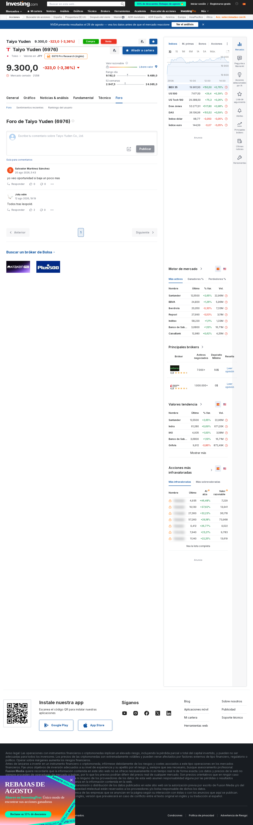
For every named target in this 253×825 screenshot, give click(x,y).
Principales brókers (184, 347)
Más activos (176, 279)
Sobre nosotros (232, 701)
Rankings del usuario (60, 107)
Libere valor (146, 66)
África (209, 17)
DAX (171, 112)
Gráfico (29, 98)
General (12, 98)
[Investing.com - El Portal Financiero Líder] (22, 4)
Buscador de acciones (163, 11)
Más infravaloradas (180, 481)
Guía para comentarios (19, 159)
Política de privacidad (201, 815)
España (58, 17)
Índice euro (175, 125)
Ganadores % (196, 279)
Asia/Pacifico (196, 17)
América (170, 17)
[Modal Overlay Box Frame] (37, 800)
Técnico (104, 98)
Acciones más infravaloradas (180, 470)
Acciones (14, 17)
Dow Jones (175, 106)
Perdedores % (217, 279)
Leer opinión (229, 370)
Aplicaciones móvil (196, 709)
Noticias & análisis (54, 98)
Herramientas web (196, 725)
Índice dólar (175, 118)
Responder (18, 183)
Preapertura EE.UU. (76, 17)
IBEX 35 (173, 87)
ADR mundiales (136, 17)
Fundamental (83, 98)
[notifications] (237, 4)
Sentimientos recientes (29, 107)
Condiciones (175, 815)
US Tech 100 (176, 99)
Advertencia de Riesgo (234, 815)
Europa (182, 17)
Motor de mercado (183, 269)
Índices (173, 43)
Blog (187, 701)
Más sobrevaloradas (208, 481)
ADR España (155, 17)
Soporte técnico (232, 717)
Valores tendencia (183, 404)
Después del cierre (100, 17)
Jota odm (21, 194)
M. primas (188, 43)
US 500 (173, 93)
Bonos (202, 43)
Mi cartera (190, 717)
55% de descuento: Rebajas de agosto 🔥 (160, 4)
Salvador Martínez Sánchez (32, 168)
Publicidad (228, 709)
